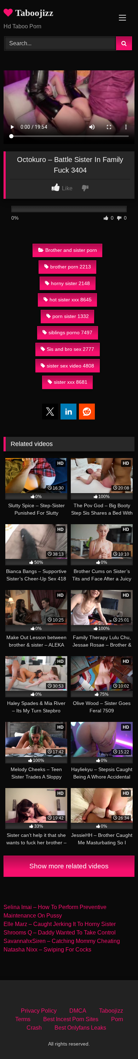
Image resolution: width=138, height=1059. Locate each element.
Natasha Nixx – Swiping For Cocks (47, 950)
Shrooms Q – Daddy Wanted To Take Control (60, 933)
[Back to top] (116, 1038)
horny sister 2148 (70, 283)
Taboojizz (33, 13)
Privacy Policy (39, 1011)
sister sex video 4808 (70, 366)
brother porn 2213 (70, 267)
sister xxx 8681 (70, 382)
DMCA (77, 1011)
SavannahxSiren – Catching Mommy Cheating (62, 941)
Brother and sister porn (71, 250)
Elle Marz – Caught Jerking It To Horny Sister (60, 924)
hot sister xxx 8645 (71, 299)
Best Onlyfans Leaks (80, 1028)
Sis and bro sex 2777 (70, 349)
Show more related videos (69, 866)
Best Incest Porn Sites (70, 1019)
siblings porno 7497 (70, 332)
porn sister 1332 (70, 316)
